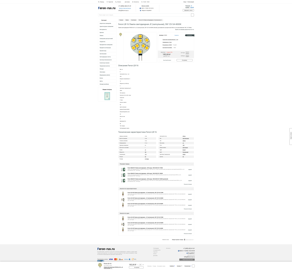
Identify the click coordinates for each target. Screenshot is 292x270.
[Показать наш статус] (107, 96)
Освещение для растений (106, 38)
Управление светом (105, 66)
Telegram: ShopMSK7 (146, 10)
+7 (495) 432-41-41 (124, 6)
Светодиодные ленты (105, 56)
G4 (145, 156)
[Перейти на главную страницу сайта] (106, 8)
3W (145, 152)
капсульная (185, 147)
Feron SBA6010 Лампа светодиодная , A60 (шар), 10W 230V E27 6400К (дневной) (148, 179)
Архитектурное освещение (106, 26)
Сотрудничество (156, 250)
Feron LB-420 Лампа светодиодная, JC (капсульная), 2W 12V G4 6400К (145, 203)
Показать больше (188, 184)
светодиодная (186, 138)
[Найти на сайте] (192, 14)
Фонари (102, 69)
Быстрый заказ (167, 60)
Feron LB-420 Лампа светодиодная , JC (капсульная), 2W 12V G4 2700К (145, 192)
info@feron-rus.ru (189, 257)
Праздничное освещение (106, 44)
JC (145, 149)
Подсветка (102, 41)
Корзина (179, 266)
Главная (121, 20)
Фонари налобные (104, 84)
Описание (149, 266)
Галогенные (133, 20)
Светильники (103, 53)
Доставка (127, 2)
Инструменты (103, 29)
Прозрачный (185, 152)
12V (146, 154)
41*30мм (147, 159)
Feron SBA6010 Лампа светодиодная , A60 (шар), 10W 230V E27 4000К (145, 173)
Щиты (101, 81)
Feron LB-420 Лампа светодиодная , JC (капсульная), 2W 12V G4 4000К (145, 198)
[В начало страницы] (193, 266)
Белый (184, 149)
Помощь (102, 2)
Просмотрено (187, 266)
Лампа (184, 140)
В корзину (184, 60)
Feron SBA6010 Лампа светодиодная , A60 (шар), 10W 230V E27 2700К (145, 167)
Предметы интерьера (105, 47)
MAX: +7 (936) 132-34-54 (147, 8)
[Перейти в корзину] (184, 6)
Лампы (101, 35)
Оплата (119, 2)
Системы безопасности (106, 59)
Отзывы (154, 266)
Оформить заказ (188, 10)
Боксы (101, 78)
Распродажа (156, 248)
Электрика (102, 72)
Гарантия (110, 2)
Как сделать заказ (161, 266)
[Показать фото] (120, 34)
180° (184, 145)
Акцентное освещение (105, 23)
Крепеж (102, 32)
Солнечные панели (104, 62)
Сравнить (172, 266)
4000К (184, 154)
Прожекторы (103, 50)
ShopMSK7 (191, 253)
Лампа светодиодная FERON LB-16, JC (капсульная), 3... (113, 268)
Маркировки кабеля (105, 75)
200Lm (184, 136)
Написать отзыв (165, 239)
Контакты (136, 2)
